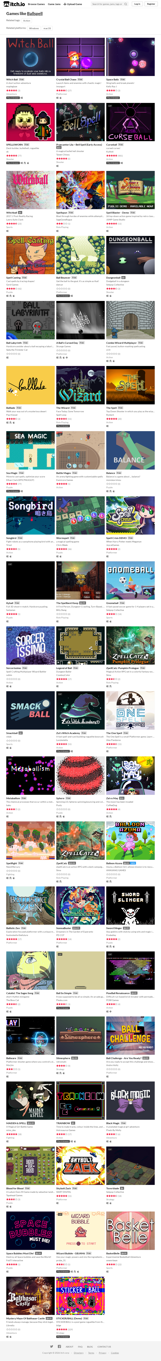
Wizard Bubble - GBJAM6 (70, 1253)
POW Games (112, 1000)
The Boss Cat (12, 1000)
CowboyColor (63, 675)
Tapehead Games (14, 1195)
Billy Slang (61, 610)
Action (26, 20)
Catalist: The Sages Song (19, 993)
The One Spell (114, 732)
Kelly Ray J (111, 86)
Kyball (9, 602)
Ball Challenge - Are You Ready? (124, 1058)
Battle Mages (63, 472)
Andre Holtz (112, 1065)
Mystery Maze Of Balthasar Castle (25, 1318)
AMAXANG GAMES (116, 870)
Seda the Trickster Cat (17, 349)
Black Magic (113, 1123)
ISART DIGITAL (63, 1192)
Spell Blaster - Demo (117, 212)
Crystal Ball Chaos (66, 79)
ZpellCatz (61, 863)
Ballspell (35, 13)
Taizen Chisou (63, 154)
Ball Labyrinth (14, 342)
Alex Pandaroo (113, 740)
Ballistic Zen (13, 928)
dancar (59, 284)
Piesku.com (61, 1000)
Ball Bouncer (63, 277)
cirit (108, 349)
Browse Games (36, 4)
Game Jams (54, 4)
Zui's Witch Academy (68, 732)
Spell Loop (61, 414)
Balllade (10, 407)
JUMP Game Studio (115, 219)
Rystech (110, 414)
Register (151, 4)
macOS (47, 28)
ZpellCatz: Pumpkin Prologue (122, 667)
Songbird (11, 537)
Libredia (10, 1325)
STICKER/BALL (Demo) (69, 1318)
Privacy (102, 1352)
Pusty (59, 805)
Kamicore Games (64, 480)
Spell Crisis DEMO (116, 537)
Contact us (104, 1346)
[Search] (126, 4)
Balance (110, 472)
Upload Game (74, 4)
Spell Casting (13, 277)
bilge (58, 1325)
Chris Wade (62, 545)
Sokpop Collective (115, 284)
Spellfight (11, 863)
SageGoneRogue (64, 219)
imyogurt (60, 86)
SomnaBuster (63, 928)
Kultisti (110, 151)
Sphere (60, 798)
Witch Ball (12, 79)
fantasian (10, 610)
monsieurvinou (113, 480)
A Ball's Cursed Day (67, 342)
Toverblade (112, 1188)
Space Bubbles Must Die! (20, 1253)
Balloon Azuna (114, 863)
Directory (78, 1352)
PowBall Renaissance (118, 993)
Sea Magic (12, 472)
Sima (108, 675)
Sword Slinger (114, 928)
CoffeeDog (111, 805)
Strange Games (63, 346)
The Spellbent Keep (67, 602)
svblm (9, 675)
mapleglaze (11, 86)
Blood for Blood (15, 1188)
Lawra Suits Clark (14, 219)
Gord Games (12, 284)
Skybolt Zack (63, 1188)
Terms (91, 1352)
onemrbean (111, 1260)
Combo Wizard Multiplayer (121, 342)
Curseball (111, 144)
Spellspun (61, 212)
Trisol (9, 545)
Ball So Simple (64, 993)
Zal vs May (112, 798)
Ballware (11, 1058)
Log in (137, 4)
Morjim (10, 1065)
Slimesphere (63, 1058)
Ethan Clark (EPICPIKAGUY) (20, 480)
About (69, 1346)
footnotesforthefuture (17, 935)
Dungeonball (113, 277)
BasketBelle (113, 1253)
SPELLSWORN (14, 144)
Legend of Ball (64, 667)
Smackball (12, 732)
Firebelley (111, 935)
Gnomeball (112, 602)
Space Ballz (112, 79)
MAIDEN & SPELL (16, 1123)
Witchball (11, 212)
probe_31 (61, 1260)
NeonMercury (13, 866)
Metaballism (13, 798)
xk (7, 151)
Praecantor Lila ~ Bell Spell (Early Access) (79, 144)
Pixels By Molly (113, 1130)
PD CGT (60, 935)
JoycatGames (112, 545)
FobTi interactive (14, 1260)
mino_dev (11, 1130)
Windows (34, 28)
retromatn (61, 1061)
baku (8, 805)
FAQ (80, 1346)
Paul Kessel (11, 414)
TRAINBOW (63, 1123)
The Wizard (62, 407)
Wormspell (62, 537)
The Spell (111, 407)
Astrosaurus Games (65, 1130)
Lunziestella (62, 740)
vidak (8, 736)
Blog (90, 1346)
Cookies (115, 1352)
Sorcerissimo (13, 667)
